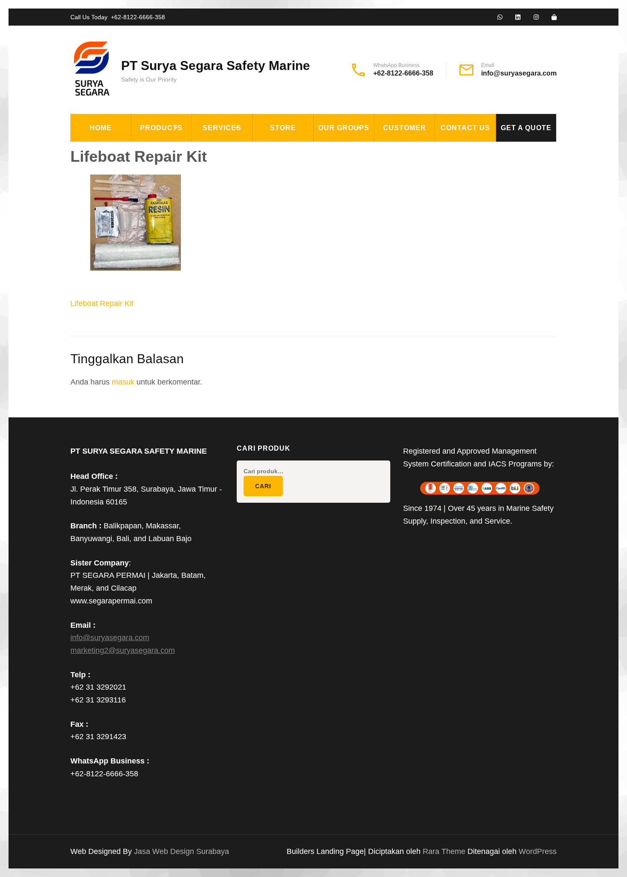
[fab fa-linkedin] (517, 17)
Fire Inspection (227, 190)
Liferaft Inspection (235, 151)
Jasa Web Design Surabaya (181, 851)
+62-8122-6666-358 (138, 17)
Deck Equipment (167, 151)
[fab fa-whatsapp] (499, 17)
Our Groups (343, 127)
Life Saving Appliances (179, 210)
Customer (404, 127)
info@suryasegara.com (519, 73)
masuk (123, 382)
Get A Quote (526, 127)
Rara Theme (445, 851)
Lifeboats (155, 229)
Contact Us (465, 127)
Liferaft (153, 249)
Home (101, 127)
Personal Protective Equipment (177, 294)
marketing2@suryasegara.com (122, 650)
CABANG (333, 151)
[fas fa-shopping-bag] (554, 17)
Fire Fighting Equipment (183, 170)
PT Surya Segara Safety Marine (215, 65)
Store (283, 127)
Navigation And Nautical (182, 268)
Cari (263, 486)
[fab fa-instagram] (536, 17)
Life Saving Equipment (178, 190)
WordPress (538, 851)
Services (222, 127)
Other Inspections (233, 210)
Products (161, 127)
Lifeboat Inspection (235, 170)
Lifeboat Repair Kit (102, 303)
